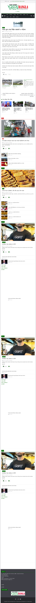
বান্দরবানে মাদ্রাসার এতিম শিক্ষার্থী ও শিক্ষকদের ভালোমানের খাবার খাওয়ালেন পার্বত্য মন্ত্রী (26, 95)
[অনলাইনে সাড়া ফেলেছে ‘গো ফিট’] (18, 232)
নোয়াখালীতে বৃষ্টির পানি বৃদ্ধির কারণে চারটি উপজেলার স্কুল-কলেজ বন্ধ (6, 86)
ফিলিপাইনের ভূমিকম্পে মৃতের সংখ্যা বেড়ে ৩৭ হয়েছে (29, 109)
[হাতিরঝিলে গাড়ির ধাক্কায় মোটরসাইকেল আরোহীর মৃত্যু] (4, 154)
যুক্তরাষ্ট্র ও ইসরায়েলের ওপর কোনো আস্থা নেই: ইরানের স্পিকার (6, 109)
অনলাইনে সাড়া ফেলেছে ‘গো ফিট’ (9, 244)
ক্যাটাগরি (3, 587)
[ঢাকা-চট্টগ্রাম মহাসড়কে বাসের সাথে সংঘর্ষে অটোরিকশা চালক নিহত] (18, 128)
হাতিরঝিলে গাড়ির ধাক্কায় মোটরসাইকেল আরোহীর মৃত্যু (14, 153)
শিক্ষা (27, 14)
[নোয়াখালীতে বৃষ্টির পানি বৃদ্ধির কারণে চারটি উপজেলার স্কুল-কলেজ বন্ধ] (7, 82)
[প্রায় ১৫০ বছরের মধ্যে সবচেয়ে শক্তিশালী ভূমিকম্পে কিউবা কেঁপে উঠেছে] (18, 102)
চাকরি (10, 16)
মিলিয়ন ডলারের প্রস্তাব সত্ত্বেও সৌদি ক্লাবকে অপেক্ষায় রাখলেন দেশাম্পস (20, 1)
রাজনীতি (24, 14)
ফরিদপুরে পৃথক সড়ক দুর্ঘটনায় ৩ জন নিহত (13, 158)
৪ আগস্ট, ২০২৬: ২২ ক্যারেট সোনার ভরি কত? (13, 202)
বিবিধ (17, 14)
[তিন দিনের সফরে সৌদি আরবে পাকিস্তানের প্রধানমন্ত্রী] (4, 299)
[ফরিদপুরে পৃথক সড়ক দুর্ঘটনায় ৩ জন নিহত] (4, 159)
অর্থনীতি (14, 16)
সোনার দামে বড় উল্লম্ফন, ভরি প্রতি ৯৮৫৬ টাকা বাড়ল (13, 190)
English (18, 11)
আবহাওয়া (17, 16)
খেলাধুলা (15, 14)
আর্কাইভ (3, 584)
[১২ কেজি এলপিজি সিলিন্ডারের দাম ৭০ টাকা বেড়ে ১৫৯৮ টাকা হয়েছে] (4, 208)
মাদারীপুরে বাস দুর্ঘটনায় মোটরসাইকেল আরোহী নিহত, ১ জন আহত (16, 163)
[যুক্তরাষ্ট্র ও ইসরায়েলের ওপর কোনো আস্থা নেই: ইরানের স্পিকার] (6, 102)
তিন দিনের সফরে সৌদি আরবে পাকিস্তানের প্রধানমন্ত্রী (14, 298)
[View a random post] (33, 16)
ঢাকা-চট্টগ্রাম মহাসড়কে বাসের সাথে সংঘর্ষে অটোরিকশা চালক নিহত (15, 141)
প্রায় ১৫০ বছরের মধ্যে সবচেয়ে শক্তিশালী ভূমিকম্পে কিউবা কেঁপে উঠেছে (18, 110)
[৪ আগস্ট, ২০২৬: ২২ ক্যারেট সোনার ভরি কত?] (4, 203)
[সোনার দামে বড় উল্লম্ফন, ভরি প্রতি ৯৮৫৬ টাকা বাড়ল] (18, 178)
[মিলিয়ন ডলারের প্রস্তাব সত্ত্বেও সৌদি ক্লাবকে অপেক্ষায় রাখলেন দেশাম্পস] (4, 262)
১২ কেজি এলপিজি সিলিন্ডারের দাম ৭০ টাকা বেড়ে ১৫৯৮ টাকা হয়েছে (16, 207)
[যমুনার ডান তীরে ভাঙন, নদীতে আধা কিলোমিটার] (29, 83)
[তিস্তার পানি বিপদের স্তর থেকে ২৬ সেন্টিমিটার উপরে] (18, 82)
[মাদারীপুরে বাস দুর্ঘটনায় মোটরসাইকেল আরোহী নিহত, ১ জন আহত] (4, 164)
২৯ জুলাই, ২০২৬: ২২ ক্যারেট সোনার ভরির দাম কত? (14, 216)
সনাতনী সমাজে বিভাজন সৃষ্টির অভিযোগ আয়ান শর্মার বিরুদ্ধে (9, 256)
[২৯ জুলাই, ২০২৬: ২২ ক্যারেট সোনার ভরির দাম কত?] (4, 217)
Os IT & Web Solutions (29, 601)
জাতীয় (7, 14)
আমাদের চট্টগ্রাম (4, 242)
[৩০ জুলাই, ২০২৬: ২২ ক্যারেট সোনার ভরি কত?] (4, 213)
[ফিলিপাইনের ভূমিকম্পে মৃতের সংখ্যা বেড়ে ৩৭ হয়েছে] (30, 102)
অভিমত (7, 16)
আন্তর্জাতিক (11, 14)
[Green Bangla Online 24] (2, 16)
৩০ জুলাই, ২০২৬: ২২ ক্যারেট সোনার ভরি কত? (14, 212)
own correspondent (9, 31)
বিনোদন (21, 14)
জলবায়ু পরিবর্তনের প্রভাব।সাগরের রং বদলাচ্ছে (9, 94)
